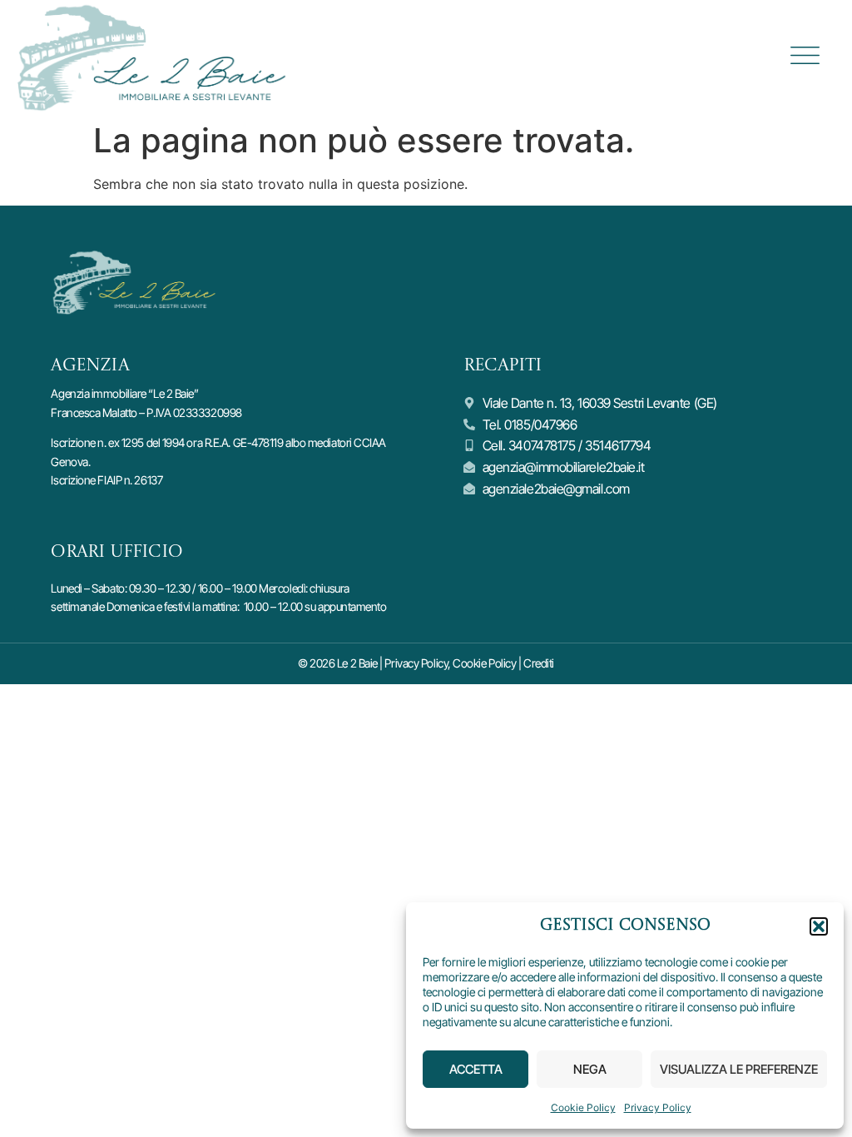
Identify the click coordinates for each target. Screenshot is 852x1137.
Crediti (538, 663)
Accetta (476, 1069)
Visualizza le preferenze (739, 1069)
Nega (590, 1069)
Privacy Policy (657, 1107)
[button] (818, 926)
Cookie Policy (583, 1107)
